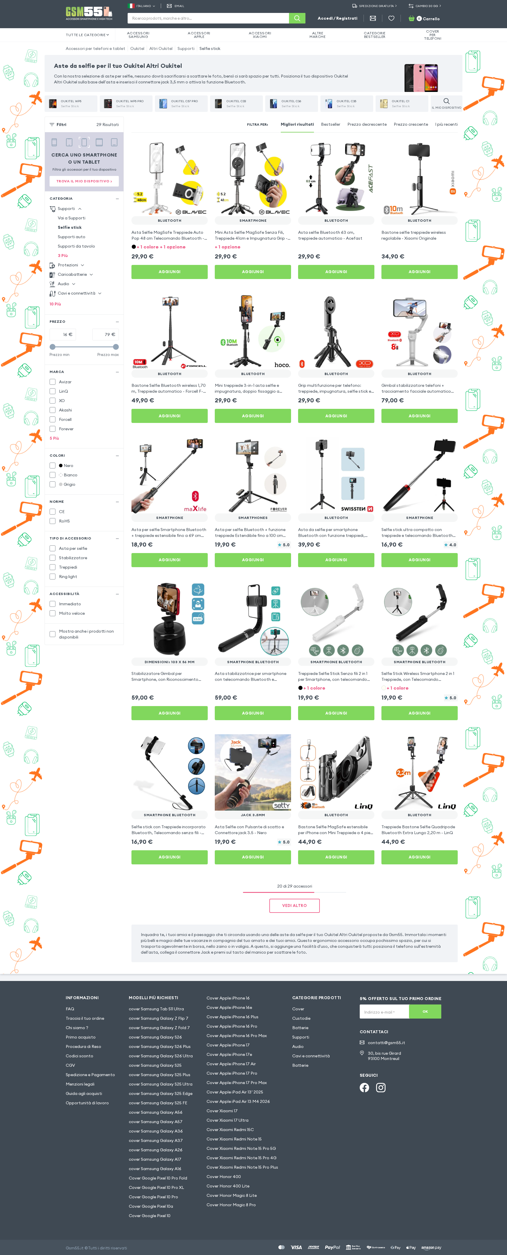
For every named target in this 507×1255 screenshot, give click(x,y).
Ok (425, 1011)
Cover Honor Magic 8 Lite (232, 1195)
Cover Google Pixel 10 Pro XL (156, 1187)
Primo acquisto (81, 1037)
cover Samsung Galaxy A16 (155, 1168)
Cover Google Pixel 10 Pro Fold (158, 1178)
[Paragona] (187, 148)
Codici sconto (79, 1056)
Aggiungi (170, 271)
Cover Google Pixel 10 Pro (153, 1196)
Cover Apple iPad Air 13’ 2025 (235, 1092)
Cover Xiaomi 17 (222, 1110)
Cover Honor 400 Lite (228, 1186)
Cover (298, 1009)
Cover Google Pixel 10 (149, 1215)
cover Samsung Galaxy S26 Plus (160, 1046)
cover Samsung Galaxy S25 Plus (159, 1074)
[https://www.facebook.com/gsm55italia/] (364, 1087)
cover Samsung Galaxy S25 (155, 1065)
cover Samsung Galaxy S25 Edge (160, 1093)
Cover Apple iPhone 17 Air (231, 1063)
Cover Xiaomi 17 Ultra (228, 1120)
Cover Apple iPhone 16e (229, 1007)
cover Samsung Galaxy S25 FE (158, 1103)
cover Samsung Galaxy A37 (156, 1140)
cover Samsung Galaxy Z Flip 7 (158, 1018)
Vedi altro (294, 905)
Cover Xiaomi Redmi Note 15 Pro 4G (241, 1157)
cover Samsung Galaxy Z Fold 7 (159, 1027)
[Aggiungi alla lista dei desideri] (199, 148)
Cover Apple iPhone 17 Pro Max (237, 1082)
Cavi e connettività (311, 1056)
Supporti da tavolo (76, 246)
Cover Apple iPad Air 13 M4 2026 (238, 1101)
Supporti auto (71, 236)
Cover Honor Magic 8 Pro (231, 1204)
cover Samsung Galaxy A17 (155, 1159)
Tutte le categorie (85, 35)
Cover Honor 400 (224, 1176)
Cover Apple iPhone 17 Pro (232, 1073)
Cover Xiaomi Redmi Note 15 (234, 1139)
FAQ (70, 1009)
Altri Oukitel (161, 48)
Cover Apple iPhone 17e (229, 1054)
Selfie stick (210, 48)
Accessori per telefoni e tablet (95, 48)
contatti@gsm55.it (386, 1042)
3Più (63, 255)
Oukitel (137, 48)
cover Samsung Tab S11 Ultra (156, 1009)
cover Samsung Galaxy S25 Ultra (160, 1084)
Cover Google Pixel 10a (151, 1206)
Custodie (301, 1018)
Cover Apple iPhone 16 (228, 998)
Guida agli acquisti (84, 1093)
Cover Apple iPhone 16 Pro (232, 1026)
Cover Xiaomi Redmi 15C (230, 1129)
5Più (54, 438)
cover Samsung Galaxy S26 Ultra (161, 1056)
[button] (169, 246)
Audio (298, 1046)
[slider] (52, 347)
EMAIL (179, 6)
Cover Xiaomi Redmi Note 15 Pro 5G (241, 1148)
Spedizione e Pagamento (90, 1074)
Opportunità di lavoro (87, 1103)
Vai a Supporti (71, 218)
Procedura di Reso (83, 1046)
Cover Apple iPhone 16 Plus (232, 1016)
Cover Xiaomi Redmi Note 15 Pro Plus (242, 1167)
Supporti (186, 48)
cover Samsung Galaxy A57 (155, 1121)
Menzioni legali (80, 1084)
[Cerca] (297, 18)
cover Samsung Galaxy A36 (156, 1131)
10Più (55, 304)
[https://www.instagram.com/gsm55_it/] (381, 1087)
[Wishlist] (391, 18)
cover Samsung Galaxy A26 (155, 1149)
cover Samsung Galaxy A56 (155, 1112)
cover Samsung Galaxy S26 (155, 1037)
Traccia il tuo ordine (85, 1018)
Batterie (300, 1027)
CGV (70, 1065)
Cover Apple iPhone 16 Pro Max (237, 1035)
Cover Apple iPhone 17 (228, 1045)
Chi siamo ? (77, 1027)
